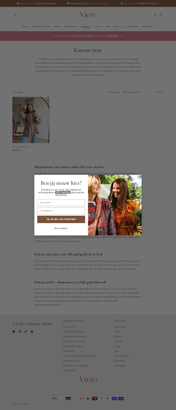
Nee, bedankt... (61, 228)
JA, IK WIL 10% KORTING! (61, 219)
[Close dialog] (139, 177)
